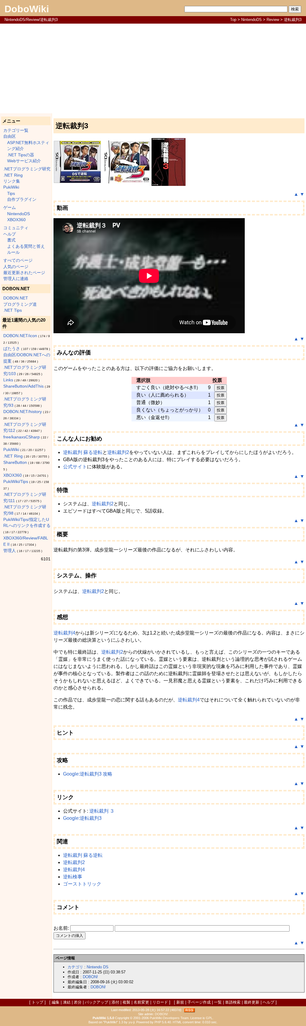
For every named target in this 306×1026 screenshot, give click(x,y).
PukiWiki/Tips (15, 481)
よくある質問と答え (26, 246)
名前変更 (141, 1002)
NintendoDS (251, 19)
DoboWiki (26, 9)
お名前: (61, 928)
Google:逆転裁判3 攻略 (87, 773)
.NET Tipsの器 (20, 155)
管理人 (9, 550)
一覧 (218, 1002)
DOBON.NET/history (22, 411)
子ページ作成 (199, 1002)
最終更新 (251, 1002)
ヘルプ (9, 234)
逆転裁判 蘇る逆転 (82, 452)
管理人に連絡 (15, 278)
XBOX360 (16, 220)
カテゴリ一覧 (15, 130)
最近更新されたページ (24, 272)
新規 (180, 1002)
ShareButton (15, 462)
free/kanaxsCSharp (21, 437)
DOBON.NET (15, 298)
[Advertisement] (153, 68)
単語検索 (233, 1002)
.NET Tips (12, 310)
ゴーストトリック (82, 883)
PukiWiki (11, 187)
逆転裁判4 (64, 632)
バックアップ (96, 1002)
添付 (115, 1002)
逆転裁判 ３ (101, 811)
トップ (37, 1002)
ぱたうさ (11, 348)
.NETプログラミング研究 (27, 169)
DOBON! (90, 977)
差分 (78, 1002)
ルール (13, 252)
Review (273, 19)
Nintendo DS (97, 967)
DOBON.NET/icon (20, 336)
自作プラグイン (21, 199)
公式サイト (75, 466)
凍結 (67, 1002)
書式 (11, 240)
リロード (160, 1002)
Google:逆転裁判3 (82, 818)
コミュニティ (15, 228)
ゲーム (9, 207)
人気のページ (15, 266)
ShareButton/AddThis (23, 386)
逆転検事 (72, 876)
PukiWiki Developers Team (169, 1018)
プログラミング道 (20, 304)
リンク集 (11, 181)
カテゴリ (75, 967)
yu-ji (131, 1022)
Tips (11, 193)
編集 (55, 1002)
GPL (209, 1018)
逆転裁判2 (118, 452)
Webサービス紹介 (24, 161)
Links (8, 380)
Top (233, 19)
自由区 (9, 136)
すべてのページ (18, 260)
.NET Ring (13, 175)
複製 (126, 1002)
